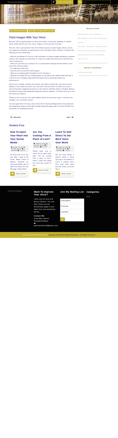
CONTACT (40, 20)
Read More (18, 174)
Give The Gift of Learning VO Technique (91, 50)
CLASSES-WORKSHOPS (69, 14)
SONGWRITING (91, 14)
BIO (46, 9)
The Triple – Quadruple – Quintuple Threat (92, 46)
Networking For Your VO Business (90, 34)
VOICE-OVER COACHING (84, 9)
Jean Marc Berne (16, 148)
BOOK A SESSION (61, 2)
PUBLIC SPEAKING (60, 9)
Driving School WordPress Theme (35, 235)
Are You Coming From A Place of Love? (42, 135)
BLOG (50, 20)
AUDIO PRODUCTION (45, 14)
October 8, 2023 (17, 147)
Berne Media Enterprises (18, 30)
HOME (38, 9)
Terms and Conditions (15, 191)
